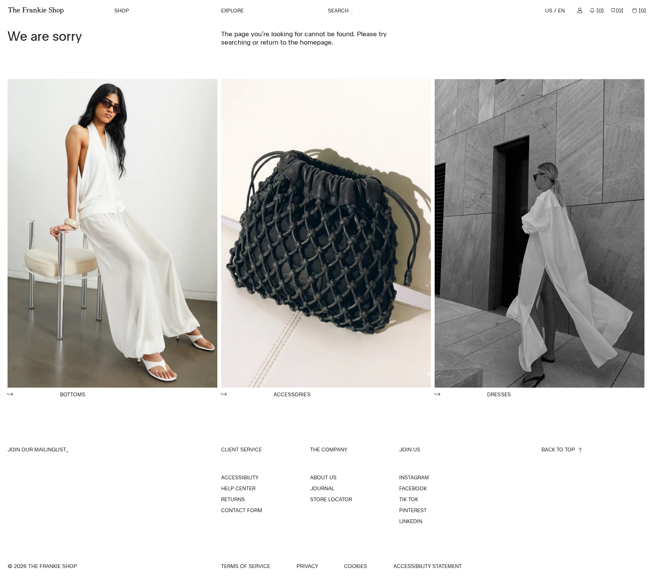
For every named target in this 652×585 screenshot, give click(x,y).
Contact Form (241, 510)
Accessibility (239, 477)
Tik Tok (408, 499)
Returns (233, 499)
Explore (232, 10)
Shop (121, 10)
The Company (328, 449)
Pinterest (413, 510)
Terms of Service (245, 566)
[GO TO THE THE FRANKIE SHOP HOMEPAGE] (36, 10)
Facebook (413, 488)
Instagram (414, 477)
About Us (323, 477)
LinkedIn (410, 521)
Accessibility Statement (428, 566)
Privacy (307, 566)
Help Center (238, 488)
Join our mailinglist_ (38, 449)
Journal (322, 488)
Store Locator (331, 499)
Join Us (409, 449)
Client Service (241, 449)
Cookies (355, 566)
